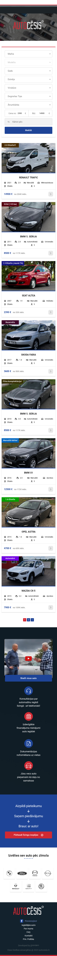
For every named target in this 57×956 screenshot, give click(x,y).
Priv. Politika (28, 939)
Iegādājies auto (29, 925)
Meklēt (28, 130)
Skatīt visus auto (28, 678)
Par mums (28, 929)
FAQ (28, 932)
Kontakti (28, 936)
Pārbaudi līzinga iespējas (26, 835)
